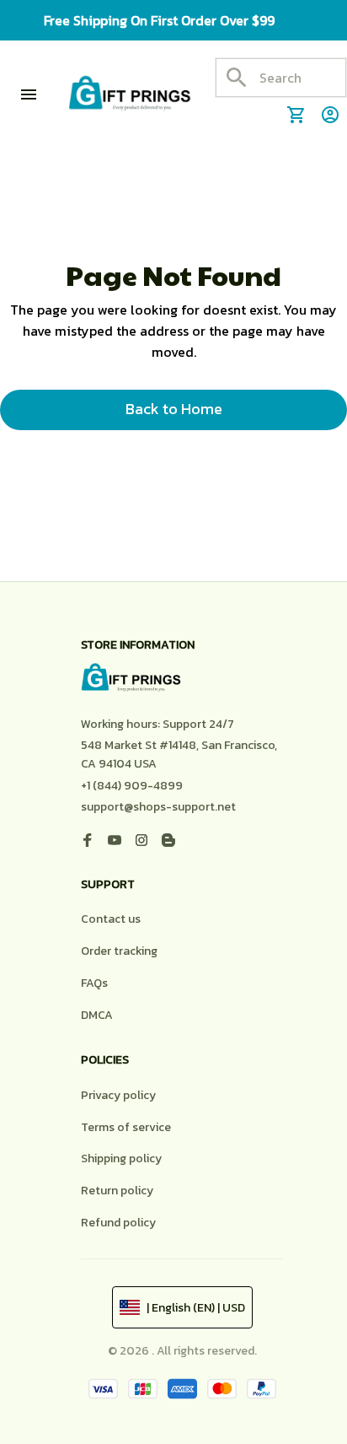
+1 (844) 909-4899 (132, 786)
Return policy (117, 1190)
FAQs (94, 983)
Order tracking (119, 951)
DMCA (97, 1015)
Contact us (111, 919)
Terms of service (126, 1127)
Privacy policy (118, 1095)
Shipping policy (121, 1158)
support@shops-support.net (158, 807)
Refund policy (118, 1222)
